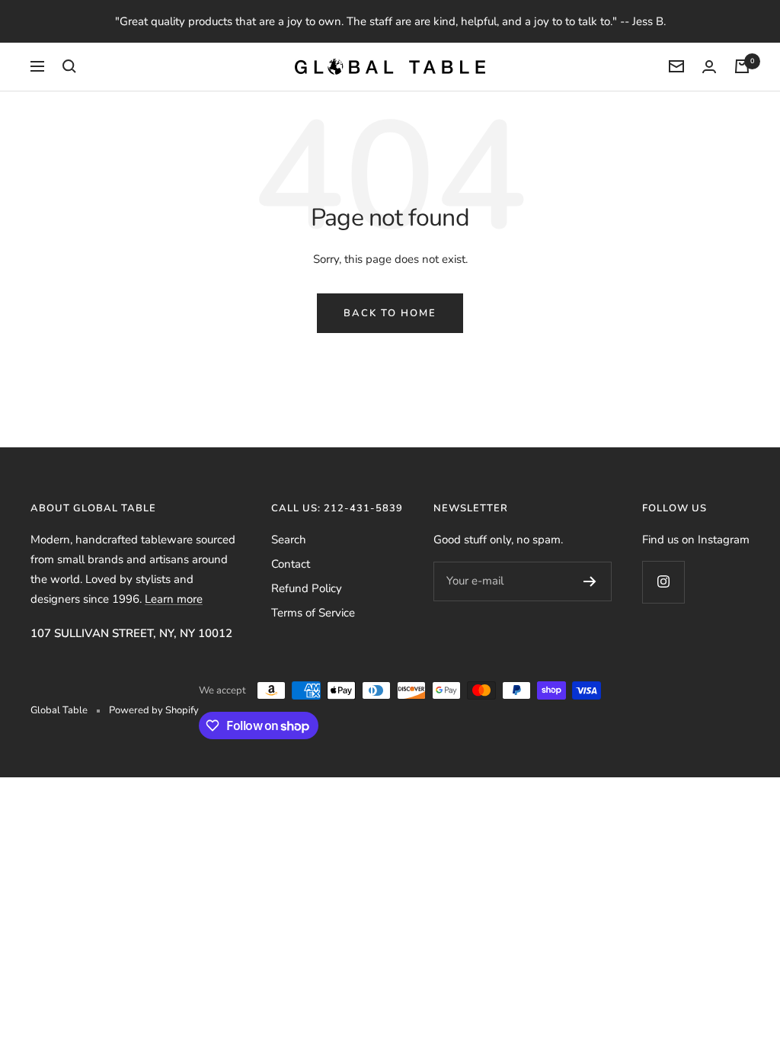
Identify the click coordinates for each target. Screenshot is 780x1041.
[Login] (709, 66)
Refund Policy (306, 588)
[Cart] (742, 66)
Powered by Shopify (154, 710)
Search (288, 539)
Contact (290, 564)
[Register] (589, 581)
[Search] (69, 66)
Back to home (390, 313)
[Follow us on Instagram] (663, 582)
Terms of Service (313, 612)
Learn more (174, 599)
